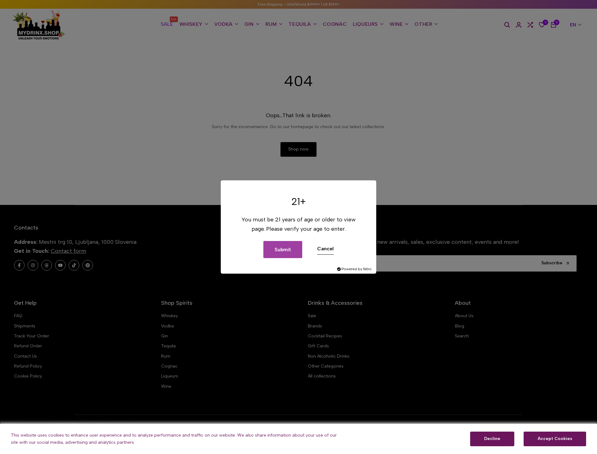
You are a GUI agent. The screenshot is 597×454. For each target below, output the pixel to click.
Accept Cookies (555, 438)
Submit (283, 249)
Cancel (325, 249)
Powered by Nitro (356, 269)
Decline (492, 438)
